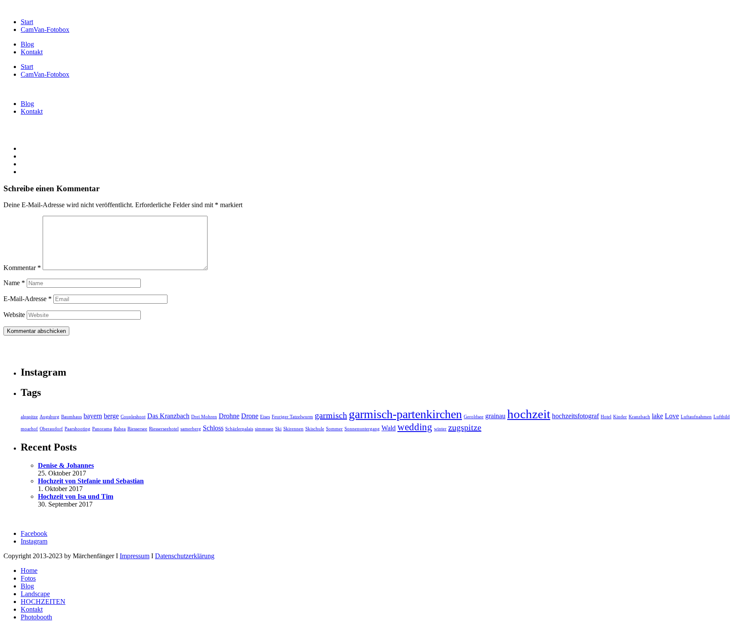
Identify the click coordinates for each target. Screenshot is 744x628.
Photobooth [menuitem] (36, 617)
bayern (93, 416)
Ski (278, 428)
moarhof (29, 428)
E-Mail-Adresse (27, 298)
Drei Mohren (204, 416)
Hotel (606, 416)
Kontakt (32, 52)
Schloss (213, 428)
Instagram (34, 541)
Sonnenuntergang (362, 428)
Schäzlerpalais (239, 428)
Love (672, 416)
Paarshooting (77, 428)
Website (14, 314)
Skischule (314, 428)
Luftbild (721, 416)
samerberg (190, 428)
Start (27, 21)
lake (657, 416)
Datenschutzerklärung (184, 556)
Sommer (334, 428)
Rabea (120, 428)
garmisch (331, 415)
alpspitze (29, 416)
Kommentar (22, 267)
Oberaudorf (51, 428)
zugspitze (464, 427)
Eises (265, 416)
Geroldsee (474, 416)
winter (440, 428)
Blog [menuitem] (27, 586)
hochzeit (528, 414)
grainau (495, 416)
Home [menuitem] (29, 570)
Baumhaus (71, 416)
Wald (388, 428)
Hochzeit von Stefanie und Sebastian (91, 481)
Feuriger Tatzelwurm (292, 416)
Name (14, 282)
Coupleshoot (133, 416)
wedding (414, 426)
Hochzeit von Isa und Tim (75, 496)
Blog (27, 44)
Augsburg (49, 416)
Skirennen (293, 428)
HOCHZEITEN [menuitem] (43, 601)
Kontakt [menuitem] (32, 609)
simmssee (264, 428)
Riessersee (137, 428)
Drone (249, 416)
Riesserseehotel (164, 428)
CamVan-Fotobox (45, 29)
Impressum (134, 556)
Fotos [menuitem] (28, 578)
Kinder (620, 416)
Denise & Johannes (66, 465)
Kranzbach (639, 416)
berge (111, 416)
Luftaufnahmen (696, 416)
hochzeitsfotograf (575, 416)
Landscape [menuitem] (35, 593)
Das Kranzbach (168, 416)
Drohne (229, 416)
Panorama (102, 428)
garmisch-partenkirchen (405, 414)
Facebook (34, 533)
